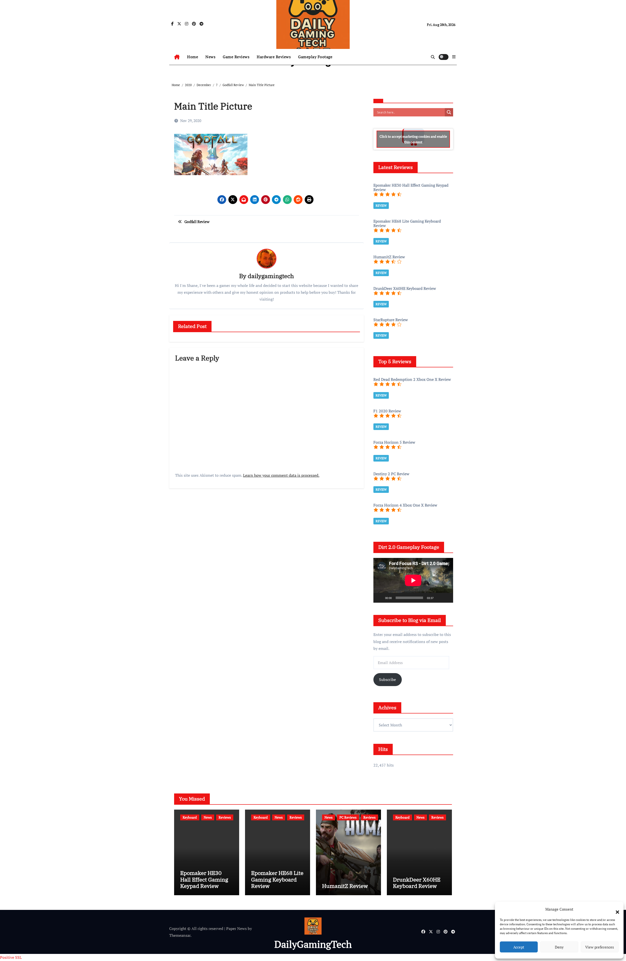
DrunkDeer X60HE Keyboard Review (416, 882)
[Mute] (438, 597)
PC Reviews (348, 817)
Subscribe (387, 679)
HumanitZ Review (345, 885)
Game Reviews (236, 56)
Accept (518, 947)
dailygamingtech (271, 276)
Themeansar (179, 935)
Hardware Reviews (274, 56)
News (210, 56)
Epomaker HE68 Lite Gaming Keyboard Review (277, 879)
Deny (559, 947)
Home (192, 56)
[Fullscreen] (446, 597)
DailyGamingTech (313, 944)
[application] (413, 580)
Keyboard (190, 817)
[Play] (379, 597)
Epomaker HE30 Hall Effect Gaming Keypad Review (204, 879)
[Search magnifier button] (449, 112)
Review (381, 205)
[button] (615, 909)
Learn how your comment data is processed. (281, 475)
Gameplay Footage (315, 56)
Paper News (236, 928)
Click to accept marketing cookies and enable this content (413, 139)
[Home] (176, 57)
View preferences (599, 947)
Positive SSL (11, 957)
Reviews (225, 817)
